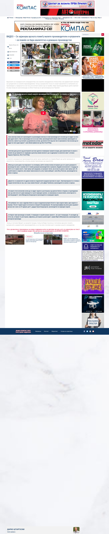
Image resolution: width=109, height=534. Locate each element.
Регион (11, 17)
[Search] (102, 34)
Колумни (61, 19)
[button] (13, 62)
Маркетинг (55, 331)
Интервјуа (55, 19)
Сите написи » (11, 532)
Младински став (67, 17)
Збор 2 (99, 17)
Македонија (19, 17)
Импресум (38, 331)
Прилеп (11, 45)
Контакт (46, 331)
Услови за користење (66, 331)
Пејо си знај (93, 17)
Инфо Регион (26, 17)
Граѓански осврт (56, 17)
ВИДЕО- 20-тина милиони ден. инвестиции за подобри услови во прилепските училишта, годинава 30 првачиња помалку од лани (43, 240)
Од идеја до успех (36, 17)
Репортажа (49, 19)
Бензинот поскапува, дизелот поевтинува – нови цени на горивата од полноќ (80, 240)
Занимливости (85, 17)
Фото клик (77, 17)
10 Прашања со (46, 17)
